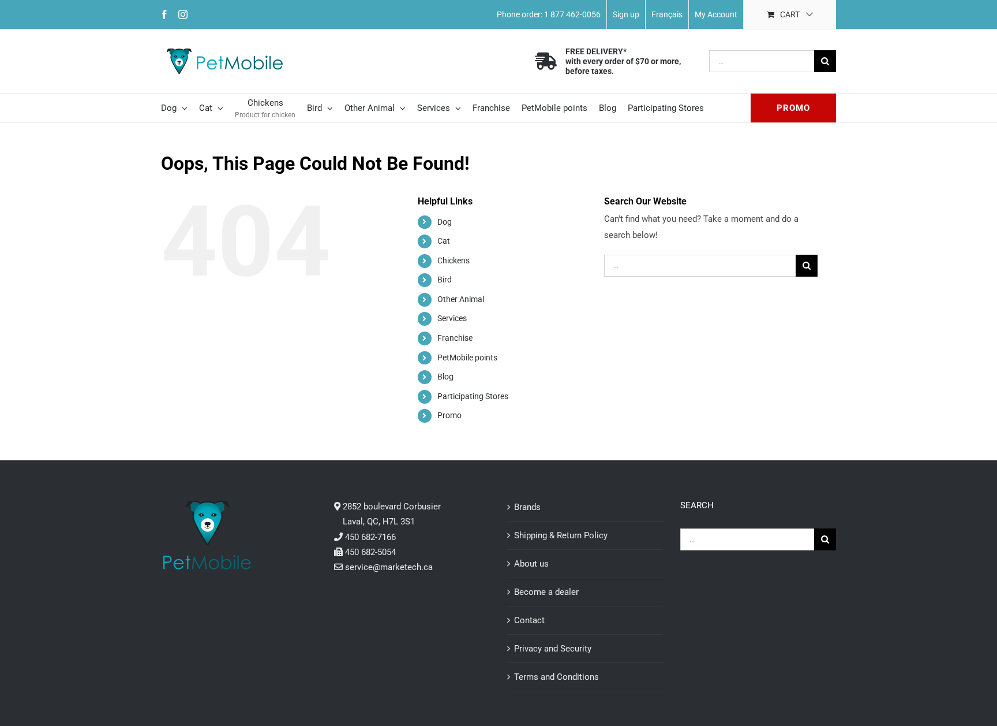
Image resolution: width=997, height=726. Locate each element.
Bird (444, 279)
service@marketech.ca (389, 567)
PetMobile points (467, 357)
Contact (529, 620)
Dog (444, 221)
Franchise (455, 337)
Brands (527, 507)
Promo (449, 415)
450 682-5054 (370, 552)
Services (452, 318)
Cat (443, 240)
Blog (445, 376)
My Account (716, 14)
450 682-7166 (370, 537)
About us (531, 564)
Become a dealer (546, 592)
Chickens (453, 260)
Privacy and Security (552, 648)
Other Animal (460, 299)
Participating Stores (472, 396)
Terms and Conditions (556, 677)
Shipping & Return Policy (561, 535)
